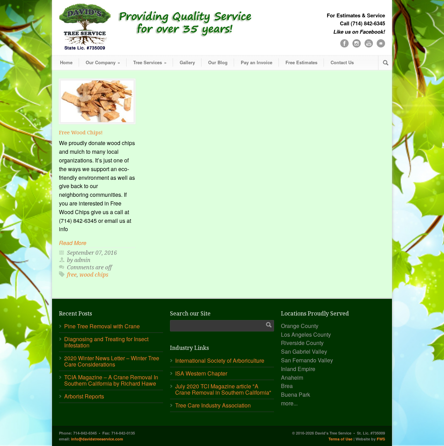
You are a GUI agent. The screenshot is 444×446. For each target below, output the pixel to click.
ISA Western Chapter (201, 373)
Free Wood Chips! (81, 132)
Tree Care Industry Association (213, 405)
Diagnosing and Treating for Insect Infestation (106, 342)
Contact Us (342, 62)
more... (289, 403)
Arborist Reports (84, 396)
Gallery (187, 62)
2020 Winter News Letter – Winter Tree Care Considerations (111, 361)
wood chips (93, 274)
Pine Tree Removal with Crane (102, 326)
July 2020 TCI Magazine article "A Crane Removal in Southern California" (223, 389)
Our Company (103, 62)
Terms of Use (340, 438)
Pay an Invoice (256, 62)
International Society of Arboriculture (219, 360)
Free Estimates (301, 62)
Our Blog (218, 62)
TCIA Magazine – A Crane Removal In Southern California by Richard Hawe (111, 380)
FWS (381, 438)
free (72, 274)
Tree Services (149, 62)
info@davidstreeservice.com (97, 438)
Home (66, 62)
